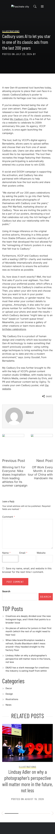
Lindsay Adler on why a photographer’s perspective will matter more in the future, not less (28, 658)
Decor (9, 688)
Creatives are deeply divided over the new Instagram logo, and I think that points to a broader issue (28, 619)
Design (9, 693)
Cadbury (32, 108)
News (8, 704)
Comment (8, 516)
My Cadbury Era (19, 119)
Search (6, 591)
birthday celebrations (14, 329)
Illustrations (12, 699)
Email (23, 552)
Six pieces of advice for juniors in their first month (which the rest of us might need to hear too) (28, 631)
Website (41, 552)
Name (6, 552)
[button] (2, 813)
